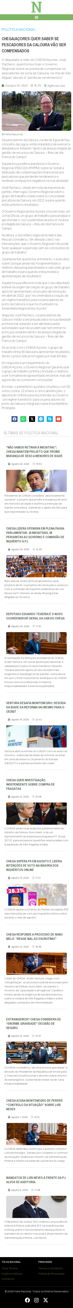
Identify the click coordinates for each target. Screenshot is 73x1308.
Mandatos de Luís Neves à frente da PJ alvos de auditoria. (36, 1180)
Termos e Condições (50, 1268)
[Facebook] (27, 1300)
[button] (37, 17)
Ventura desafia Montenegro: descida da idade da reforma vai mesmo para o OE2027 (36, 707)
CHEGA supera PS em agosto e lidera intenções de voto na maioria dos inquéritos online (34, 865)
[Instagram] (36, 1300)
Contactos (8, 1278)
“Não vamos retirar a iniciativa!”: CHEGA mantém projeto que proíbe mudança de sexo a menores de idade (34, 451)
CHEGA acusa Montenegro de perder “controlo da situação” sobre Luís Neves (34, 1105)
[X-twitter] (45, 1300)
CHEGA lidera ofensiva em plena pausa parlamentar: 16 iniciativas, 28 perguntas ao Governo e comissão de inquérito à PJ (35, 534)
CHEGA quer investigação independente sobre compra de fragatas (30, 784)
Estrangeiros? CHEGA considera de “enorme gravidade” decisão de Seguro (33, 1023)
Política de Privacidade (51, 1273)
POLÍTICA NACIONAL (19, 29)
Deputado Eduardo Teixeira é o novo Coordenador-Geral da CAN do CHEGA (35, 616)
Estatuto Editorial (12, 1273)
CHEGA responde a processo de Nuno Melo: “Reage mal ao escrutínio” (34, 936)
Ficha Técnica (10, 1268)
